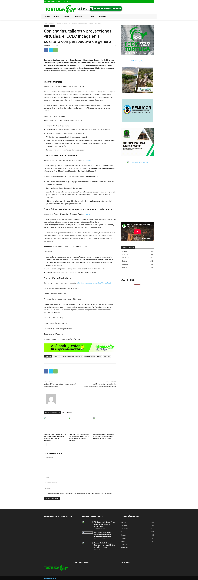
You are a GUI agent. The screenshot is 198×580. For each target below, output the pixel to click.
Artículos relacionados (52, 413)
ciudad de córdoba (89, 356)
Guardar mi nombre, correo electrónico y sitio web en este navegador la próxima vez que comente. (79, 493)
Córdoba (51, 23)
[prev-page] (45, 444)
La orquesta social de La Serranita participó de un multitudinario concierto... (103, 534)
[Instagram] (149, 1)
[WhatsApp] (55, 50)
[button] (151, 16)
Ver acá (88, 160)
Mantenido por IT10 (50, 578)
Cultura (52, 26)
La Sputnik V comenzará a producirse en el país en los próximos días (60, 385)
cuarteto (99, 356)
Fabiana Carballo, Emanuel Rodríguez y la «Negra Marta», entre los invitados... (104, 545)
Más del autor (67, 413)
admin (48, 45)
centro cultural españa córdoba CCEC (72, 356)
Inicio (45, 23)
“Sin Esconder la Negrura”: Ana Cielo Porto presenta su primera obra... (104, 524)
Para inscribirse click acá (54, 116)
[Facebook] (146, 1)
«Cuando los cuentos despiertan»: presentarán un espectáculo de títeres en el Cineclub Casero (103, 436)
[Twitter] (152, 1)
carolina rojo (56, 356)
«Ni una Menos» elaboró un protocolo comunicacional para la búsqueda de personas (100, 385)
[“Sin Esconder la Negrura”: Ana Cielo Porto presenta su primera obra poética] (87, 524)
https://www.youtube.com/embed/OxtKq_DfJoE (94, 283)
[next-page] (48, 444)
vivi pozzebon (48, 359)
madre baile (107, 356)
